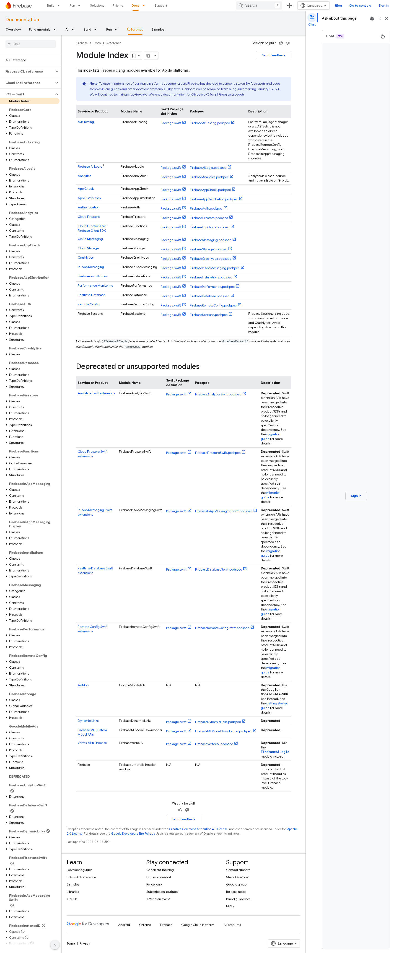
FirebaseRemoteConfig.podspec (213, 305)
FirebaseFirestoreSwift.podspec (218, 453)
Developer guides (79, 870)
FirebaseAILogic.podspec (208, 168)
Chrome (145, 925)
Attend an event (158, 899)
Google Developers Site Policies (133, 834)
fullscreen (379, 18)
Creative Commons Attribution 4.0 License (198, 829)
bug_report (372, 18)
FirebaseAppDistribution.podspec (214, 199)
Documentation (22, 20)
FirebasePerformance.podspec (212, 287)
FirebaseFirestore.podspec (209, 218)
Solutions (97, 5)
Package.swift (171, 123)
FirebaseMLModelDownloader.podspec (223, 731)
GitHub (72, 899)
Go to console (360, 5)
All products (232, 925)
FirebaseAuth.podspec (206, 208)
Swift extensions (96, 393)
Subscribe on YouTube (162, 892)
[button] (27, 71)
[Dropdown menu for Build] (59, 5)
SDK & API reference (81, 877)
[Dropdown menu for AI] (74, 29)
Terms (71, 943)
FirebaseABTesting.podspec (210, 123)
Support (161, 5)
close (386, 18)
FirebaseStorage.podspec (208, 249)
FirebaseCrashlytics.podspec (210, 259)
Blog (338, 5)
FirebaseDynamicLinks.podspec (218, 722)
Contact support (238, 870)
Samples (158, 29)
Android (124, 925)
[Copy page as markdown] (148, 56)
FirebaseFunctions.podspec (209, 227)
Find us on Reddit (158, 877)
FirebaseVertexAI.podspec (214, 744)
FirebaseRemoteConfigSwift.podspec (222, 628)
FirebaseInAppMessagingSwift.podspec (223, 511)
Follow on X (154, 884)
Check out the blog (160, 870)
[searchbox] (30, 44)
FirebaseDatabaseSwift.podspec (218, 569)
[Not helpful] (287, 43)
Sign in (383, 5)
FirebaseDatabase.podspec (209, 296)
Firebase (82, 43)
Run (72, 5)
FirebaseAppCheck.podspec (210, 190)
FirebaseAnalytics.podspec (209, 177)
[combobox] (259, 5)
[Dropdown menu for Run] (80, 5)
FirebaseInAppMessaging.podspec (215, 268)
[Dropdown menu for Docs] (145, 5)
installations (92, 276)
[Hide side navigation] (55, 944)
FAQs (230, 906)
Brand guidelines (238, 899)
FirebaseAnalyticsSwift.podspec (218, 394)
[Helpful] (280, 43)
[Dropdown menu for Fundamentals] (55, 29)
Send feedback (273, 55)
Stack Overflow (237, 877)
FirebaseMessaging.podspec (210, 240)
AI (67, 29)
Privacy (85, 943)
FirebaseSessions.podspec (209, 315)
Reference (135, 29)
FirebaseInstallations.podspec (211, 277)
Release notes (236, 892)
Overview (13, 29)
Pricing (118, 5)
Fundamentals (39, 29)
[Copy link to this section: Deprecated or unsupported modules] (204, 367)
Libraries (73, 892)
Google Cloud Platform (197, 925)
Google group (236, 884)
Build (50, 5)
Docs (136, 5)
